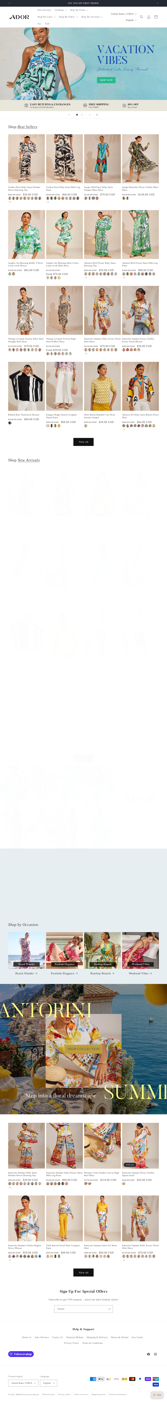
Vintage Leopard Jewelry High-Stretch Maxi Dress (61, 340)
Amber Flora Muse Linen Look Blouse (99, 522)
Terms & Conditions (92, 1343)
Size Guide (137, 1337)
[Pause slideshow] (98, 114)
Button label (83, 69)
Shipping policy (99, 1394)
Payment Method (74, 1337)
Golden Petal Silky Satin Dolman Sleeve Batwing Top (24, 188)
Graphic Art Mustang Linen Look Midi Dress (138, 594)
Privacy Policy (71, 1343)
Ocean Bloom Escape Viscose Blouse (102, 593)
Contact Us (57, 1337)
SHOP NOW (84, 810)
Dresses (101, 912)
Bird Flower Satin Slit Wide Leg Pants (137, 735)
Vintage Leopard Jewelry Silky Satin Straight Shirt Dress (26, 340)
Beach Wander (24, 973)
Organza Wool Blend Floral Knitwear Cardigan (140, 663)
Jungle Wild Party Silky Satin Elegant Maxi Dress (98, 188)
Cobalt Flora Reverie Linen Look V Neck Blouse (25, 735)
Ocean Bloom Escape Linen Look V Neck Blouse (25, 594)
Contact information (117, 1394)
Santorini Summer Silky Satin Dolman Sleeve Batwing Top (22, 1174)
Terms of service (81, 1394)
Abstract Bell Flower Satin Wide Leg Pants (140, 264)
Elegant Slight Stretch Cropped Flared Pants (61, 416)
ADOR (18, 1394)
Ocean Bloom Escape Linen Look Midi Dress (62, 594)
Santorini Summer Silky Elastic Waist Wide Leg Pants (64, 1174)
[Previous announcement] (9, 3)
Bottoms (62, 912)
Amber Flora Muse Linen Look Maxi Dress (140, 522)
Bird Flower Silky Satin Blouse (99, 734)
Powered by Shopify (30, 1394)
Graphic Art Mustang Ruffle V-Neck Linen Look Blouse (25, 264)
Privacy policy (64, 1394)
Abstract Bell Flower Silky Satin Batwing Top (100, 264)
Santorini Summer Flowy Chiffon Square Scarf (138, 1174)
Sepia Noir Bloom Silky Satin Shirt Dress (63, 522)
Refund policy (49, 1394)
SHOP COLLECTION (83, 1049)
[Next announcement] (157, 3)
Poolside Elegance (62, 973)
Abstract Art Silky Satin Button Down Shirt (140, 416)
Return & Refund (120, 1337)
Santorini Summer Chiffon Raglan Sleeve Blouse (24, 1246)
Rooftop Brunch (100, 973)
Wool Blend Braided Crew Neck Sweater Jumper (99, 416)
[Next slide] (89, 114)
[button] (60, 10)
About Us (26, 1337)
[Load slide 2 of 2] (81, 114)
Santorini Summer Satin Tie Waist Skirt (100, 1246)
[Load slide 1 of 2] (77, 114)
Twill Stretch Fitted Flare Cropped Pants (62, 1246)
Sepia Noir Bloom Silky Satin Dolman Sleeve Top (22, 522)
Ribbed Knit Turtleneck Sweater (23, 414)
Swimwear (138, 912)
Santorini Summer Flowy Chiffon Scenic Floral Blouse (138, 340)
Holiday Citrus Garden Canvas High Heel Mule (101, 1174)
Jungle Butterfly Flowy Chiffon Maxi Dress (140, 188)
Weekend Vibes (139, 973)
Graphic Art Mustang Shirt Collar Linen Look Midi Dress (62, 264)
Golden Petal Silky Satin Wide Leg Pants (63, 188)
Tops (25, 912)
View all (83, 442)
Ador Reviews (42, 1337)
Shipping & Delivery (97, 1337)
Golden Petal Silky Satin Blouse (62, 734)
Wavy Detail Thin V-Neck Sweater (100, 662)
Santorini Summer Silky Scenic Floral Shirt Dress (102, 340)
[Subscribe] (109, 1309)
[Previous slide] (69, 114)
